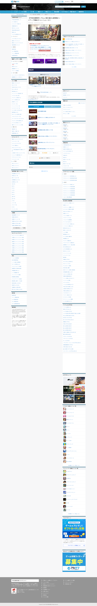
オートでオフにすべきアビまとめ (18, 118)
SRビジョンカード (15, 167)
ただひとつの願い (15, 63)
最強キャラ (40, 11)
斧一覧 (13, 188)
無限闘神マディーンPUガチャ (17, 77)
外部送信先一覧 (68, 584)
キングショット (69, 437)
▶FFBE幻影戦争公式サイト (33, 99)
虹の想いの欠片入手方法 (67, 317)
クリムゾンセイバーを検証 (16, 266)
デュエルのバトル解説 (67, 265)
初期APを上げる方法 (15, 285)
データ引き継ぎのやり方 (67, 301)
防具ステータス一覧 (66, 163)
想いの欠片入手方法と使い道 (68, 319)
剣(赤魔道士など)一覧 (16, 173)
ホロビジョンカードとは (16, 147)
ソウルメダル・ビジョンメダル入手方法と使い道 (71, 342)
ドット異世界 (68, 447)
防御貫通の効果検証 (15, 276)
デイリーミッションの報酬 (68, 299)
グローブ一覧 (14, 204)
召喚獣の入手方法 (66, 259)
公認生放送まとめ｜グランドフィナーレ (72, 52)
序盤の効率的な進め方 (16, 30)
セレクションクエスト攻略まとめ (18, 235)
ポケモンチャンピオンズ (71, 474)
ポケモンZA (68, 495)
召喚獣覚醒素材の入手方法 (68, 344)
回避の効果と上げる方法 (16, 283)
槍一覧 (13, 186)
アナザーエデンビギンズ (71, 481)
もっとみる (74, 116)
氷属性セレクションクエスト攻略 (18, 239)
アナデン (68, 430)
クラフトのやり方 (66, 282)
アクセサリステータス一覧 (68, 167)
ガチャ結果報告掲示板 (16, 303)
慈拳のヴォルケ (14, 66)
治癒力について (66, 213)
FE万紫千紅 (68, 478)
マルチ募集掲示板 (15, 299)
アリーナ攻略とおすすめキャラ (68, 278)
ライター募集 (45, 596)
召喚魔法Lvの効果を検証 (16, 287)
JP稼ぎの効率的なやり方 (67, 290)
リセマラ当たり (64, 11)
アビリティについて (66, 109)
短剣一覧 (13, 196)
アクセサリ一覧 (66, 165)
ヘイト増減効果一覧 (15, 272)
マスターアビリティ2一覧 (46, 49)
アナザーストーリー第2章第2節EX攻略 (70, 180)
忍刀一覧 (13, 198)
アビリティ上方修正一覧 (16, 97)
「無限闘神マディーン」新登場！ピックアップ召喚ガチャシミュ (36, 85)
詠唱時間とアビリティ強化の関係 (69, 244)
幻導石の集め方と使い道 (67, 346)
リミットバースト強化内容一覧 (17, 93)
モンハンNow (68, 440)
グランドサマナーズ (70, 458)
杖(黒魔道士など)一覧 (16, 179)
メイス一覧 (14, 202)
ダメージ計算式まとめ (16, 99)
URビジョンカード (15, 163)
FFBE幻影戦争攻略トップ (16, 19)
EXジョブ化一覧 (15, 89)
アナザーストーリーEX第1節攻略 (69, 186)
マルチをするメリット (67, 292)
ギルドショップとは (66, 263)
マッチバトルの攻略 (66, 280)
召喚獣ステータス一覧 (16, 219)
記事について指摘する (45, 157)
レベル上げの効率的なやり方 (68, 284)
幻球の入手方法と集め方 (67, 323)
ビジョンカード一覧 (15, 141)
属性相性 (64, 257)
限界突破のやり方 (15, 112)
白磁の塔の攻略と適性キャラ (70, 61)
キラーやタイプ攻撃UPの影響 (68, 209)
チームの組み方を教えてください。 (69, 111)
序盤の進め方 (73, 11)
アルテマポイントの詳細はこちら (74, 545)
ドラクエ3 (68, 509)
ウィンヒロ (68, 433)
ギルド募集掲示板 (15, 51)
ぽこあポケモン (69, 471)
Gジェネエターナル (70, 423)
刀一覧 (13, 200)
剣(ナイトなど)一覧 (15, 177)
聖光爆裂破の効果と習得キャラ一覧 (71, 47)
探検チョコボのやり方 (67, 230)
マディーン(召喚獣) (15, 70)
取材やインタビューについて (48, 584)
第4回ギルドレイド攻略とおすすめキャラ (72, 41)
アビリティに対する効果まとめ (17, 120)
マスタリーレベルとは (67, 217)
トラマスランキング (66, 153)
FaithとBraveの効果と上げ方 (68, 286)
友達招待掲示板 (14, 55)
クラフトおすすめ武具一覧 (68, 151)
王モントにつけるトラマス (68, 107)
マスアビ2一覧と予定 (15, 95)
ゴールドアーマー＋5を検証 (17, 278)
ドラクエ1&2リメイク (70, 488)
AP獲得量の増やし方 (15, 270)
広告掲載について (46, 589)
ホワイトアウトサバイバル (71, 451)
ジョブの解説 (65, 232)
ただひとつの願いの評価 (35, 47)
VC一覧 (32, 11)
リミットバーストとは (67, 253)
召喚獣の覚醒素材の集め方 (16, 225)
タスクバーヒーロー (70, 485)
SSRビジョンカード (15, 165)
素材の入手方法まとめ (67, 309)
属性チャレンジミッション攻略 (17, 124)
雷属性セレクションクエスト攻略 (18, 245)
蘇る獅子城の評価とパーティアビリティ (72, 55)
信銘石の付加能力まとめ (67, 149)
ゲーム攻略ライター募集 (70, 580)
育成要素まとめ (66, 238)
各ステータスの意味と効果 (16, 114)
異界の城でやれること (67, 228)
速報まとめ (14, 32)
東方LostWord (69, 461)
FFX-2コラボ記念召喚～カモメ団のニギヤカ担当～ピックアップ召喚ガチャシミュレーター (74, 45)
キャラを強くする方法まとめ (17, 110)
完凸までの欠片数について (68, 211)
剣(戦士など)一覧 (15, 175)
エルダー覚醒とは (15, 145)
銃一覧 (13, 192)
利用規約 (45, 587)
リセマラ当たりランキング (16, 38)
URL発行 (45, 152)
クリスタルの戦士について (16, 122)
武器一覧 (64, 157)
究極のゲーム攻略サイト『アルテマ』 (50, 580)
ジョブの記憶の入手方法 (67, 311)
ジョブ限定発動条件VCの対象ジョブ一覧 (18, 150)
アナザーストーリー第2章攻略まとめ (69, 176)
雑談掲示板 (81, 11)
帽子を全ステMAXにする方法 (17, 289)
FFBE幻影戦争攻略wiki (23, 6)
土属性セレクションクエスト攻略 (18, 243)
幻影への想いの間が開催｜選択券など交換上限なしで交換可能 (74, 58)
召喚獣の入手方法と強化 (16, 223)
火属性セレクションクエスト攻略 (18, 237)
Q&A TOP (65, 93)
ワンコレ (68, 454)
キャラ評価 (24, 11)
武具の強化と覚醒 (66, 267)
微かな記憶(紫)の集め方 (67, 328)
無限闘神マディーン (15, 68)
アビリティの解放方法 (67, 240)
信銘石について (66, 205)
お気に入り (56, 152)
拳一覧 (13, 194)
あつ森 (67, 502)
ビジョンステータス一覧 (16, 143)
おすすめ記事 (36, 106)
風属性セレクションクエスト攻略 (18, 241)
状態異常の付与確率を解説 (16, 268)
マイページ (65, 97)
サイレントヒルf (69, 506)
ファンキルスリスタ (70, 416)
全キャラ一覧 (14, 85)
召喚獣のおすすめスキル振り (17, 221)
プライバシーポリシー (69, 582)
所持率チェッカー (15, 101)
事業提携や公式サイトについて (49, 585)
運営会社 (45, 595)
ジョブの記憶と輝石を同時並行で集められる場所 (71, 313)
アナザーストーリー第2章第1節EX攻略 (70, 178)
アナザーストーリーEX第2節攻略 (69, 188)
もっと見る (74, 66)
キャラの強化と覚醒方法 (67, 236)
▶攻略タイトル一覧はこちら (74, 465)
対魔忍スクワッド (69, 419)
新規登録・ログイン (66, 95)
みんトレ (68, 426)
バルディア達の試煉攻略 (67, 197)
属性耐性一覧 (14, 129)
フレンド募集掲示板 (15, 53)
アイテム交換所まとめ (67, 307)
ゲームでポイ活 (59, 1)
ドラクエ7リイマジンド (70, 492)
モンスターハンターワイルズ (71, 499)
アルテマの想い (46, 582)
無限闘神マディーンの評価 (46, 47)
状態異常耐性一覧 (15, 133)
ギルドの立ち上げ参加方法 (68, 261)
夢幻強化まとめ (14, 91)
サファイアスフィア (70, 409)
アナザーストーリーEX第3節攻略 (69, 190)
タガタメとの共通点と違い (68, 274)
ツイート (34, 152)
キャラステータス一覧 (16, 108)
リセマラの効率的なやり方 (16, 34)
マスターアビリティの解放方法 (68, 242)
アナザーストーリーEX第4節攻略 (69, 192)
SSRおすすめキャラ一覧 (16, 87)
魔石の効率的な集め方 (67, 334)
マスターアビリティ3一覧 (36, 49)
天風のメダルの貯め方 (67, 105)
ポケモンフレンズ (69, 444)
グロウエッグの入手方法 (67, 336)
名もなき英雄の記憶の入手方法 (68, 315)
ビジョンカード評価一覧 (16, 23)
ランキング (83, 103)
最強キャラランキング (16, 40)
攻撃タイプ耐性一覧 (15, 131)
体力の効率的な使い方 (67, 246)
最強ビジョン (48, 11)
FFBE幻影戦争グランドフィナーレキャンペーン (40, 45)
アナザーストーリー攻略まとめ (68, 184)
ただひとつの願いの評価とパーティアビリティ (73, 64)
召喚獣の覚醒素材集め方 (67, 276)
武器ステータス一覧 (66, 159)
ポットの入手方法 (66, 340)
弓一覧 (13, 190)
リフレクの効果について (67, 215)
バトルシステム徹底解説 (67, 219)
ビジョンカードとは (15, 159)
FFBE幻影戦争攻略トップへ (46, 92)
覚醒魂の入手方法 (66, 321)
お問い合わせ (45, 591)
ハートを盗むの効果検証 (16, 262)
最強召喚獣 (56, 11)
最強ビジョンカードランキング (17, 42)
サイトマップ (45, 593)
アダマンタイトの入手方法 (68, 338)
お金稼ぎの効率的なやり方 (68, 288)
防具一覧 (64, 161)
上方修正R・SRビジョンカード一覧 (18, 152)
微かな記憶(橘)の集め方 (67, 330)
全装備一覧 (65, 155)
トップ (15, 11)
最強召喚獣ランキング (16, 44)
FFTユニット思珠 (66, 113)
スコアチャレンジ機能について (68, 207)
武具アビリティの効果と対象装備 (69, 269)
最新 (79, 103)
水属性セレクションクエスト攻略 (18, 247)
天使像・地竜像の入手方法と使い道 (69, 332)
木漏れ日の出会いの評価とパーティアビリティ (73, 50)
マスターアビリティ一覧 (16, 116)
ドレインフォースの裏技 (16, 274)
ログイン (83, 1)
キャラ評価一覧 (14, 21)
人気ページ (53, 106)
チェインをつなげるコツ (67, 221)
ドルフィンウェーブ (70, 412)
